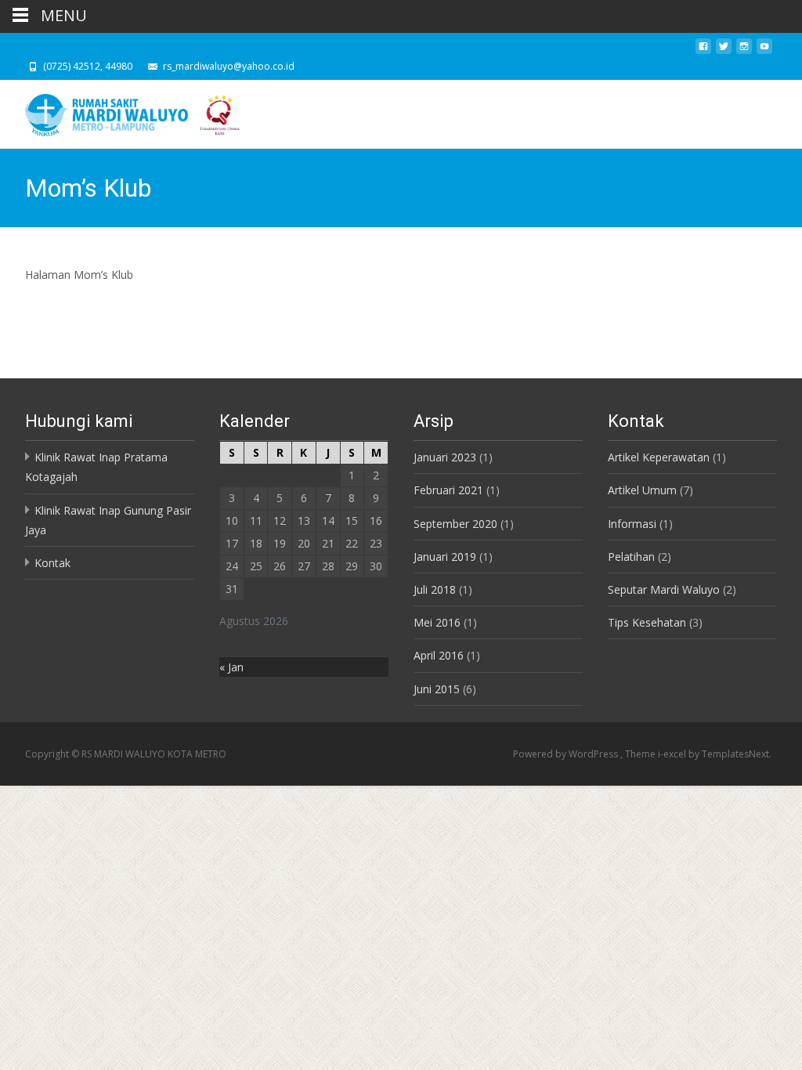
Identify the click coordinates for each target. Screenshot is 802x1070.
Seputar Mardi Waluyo (664, 589)
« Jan (231, 667)
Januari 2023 (445, 457)
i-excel (673, 754)
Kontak (52, 562)
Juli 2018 (435, 589)
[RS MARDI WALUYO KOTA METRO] (122, 111)
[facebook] (703, 50)
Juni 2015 (437, 688)
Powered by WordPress (566, 754)
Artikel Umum (642, 490)
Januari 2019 (445, 556)
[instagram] (744, 50)
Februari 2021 (448, 490)
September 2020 (455, 523)
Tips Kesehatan (647, 622)
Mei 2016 (437, 622)
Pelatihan (631, 556)
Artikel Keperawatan (659, 457)
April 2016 (439, 655)
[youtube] (764, 50)
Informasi (632, 523)
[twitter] (724, 50)
